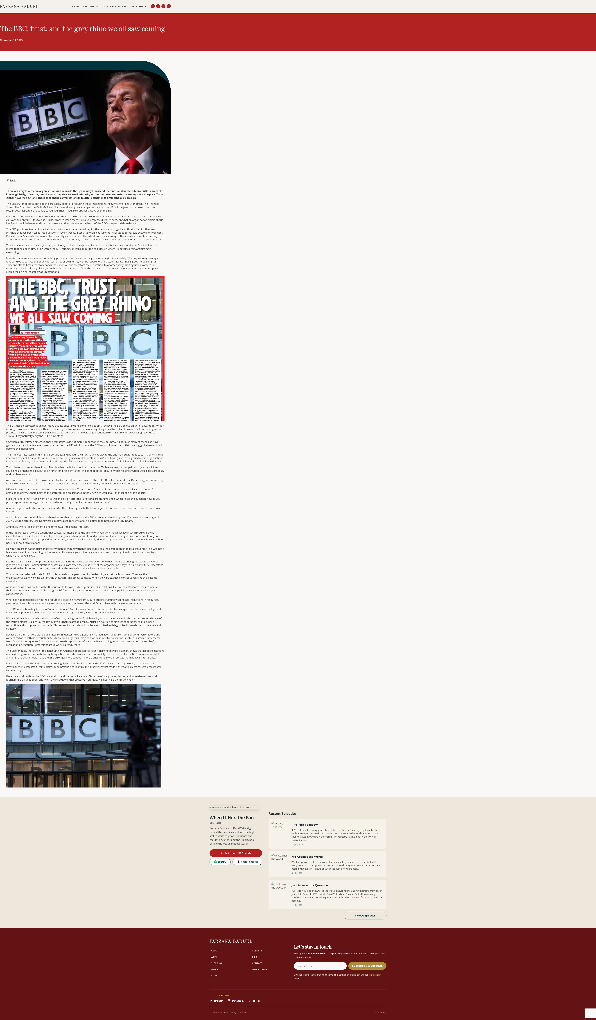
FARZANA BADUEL (19, 6)
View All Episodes (365, 915)
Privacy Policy (380, 1012)
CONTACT (141, 6)
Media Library (260, 969)
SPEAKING (94, 6)
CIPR (132, 6)
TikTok (256, 1000)
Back (13, 180)
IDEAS (113, 6)
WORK (84, 6)
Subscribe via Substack (367, 966)
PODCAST (123, 6)
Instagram (238, 1000)
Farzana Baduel (231, 941)
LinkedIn (218, 1000)
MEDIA (105, 6)
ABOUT (75, 6)
